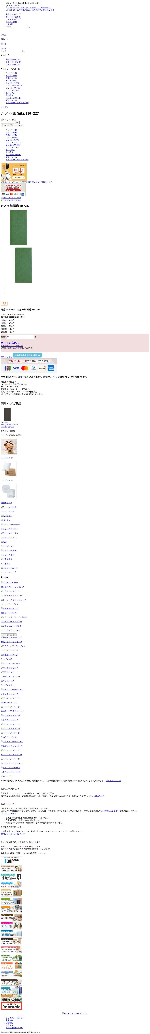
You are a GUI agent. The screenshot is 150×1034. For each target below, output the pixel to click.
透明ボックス (11, 78)
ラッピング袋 (11, 73)
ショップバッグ (12, 137)
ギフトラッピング (13, 62)
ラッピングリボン (13, 88)
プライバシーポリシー (15, 1018)
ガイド (4, 44)
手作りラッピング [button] (13, 14)
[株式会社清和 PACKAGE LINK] (41, 4)
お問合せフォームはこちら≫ (13, 834)
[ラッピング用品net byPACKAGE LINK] (20, 4)
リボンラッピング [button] (13, 19)
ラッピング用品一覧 (11, 69)
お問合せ (9, 1025)
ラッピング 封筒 (12, 83)
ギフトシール (11, 100)
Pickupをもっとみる (9, 635)
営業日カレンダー (112, 811)
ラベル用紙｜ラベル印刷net (17, 103)
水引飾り (9, 95)
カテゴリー (7, 55)
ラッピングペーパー (14, 85)
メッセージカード (13, 98)
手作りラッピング (13, 60)
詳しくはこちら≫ (113, 781)
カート (4, 48)
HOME (4, 35)
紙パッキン (10, 93)
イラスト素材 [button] (11, 22)
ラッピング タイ (12, 90)
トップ (4, 107)
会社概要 (9, 1023)
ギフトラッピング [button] (13, 17)
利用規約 (9, 1020)
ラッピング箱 (11, 76)
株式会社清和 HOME (14, 1028)
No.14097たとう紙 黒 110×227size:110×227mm (9, 424)
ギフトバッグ (11, 81)
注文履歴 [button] (9, 24)
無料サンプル (6, 357)
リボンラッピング (13, 64)
